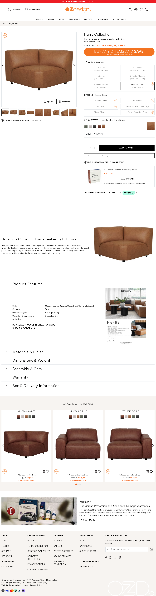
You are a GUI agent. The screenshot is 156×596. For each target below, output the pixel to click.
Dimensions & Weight (31, 360)
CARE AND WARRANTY (37, 569)
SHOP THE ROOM (87, 551)
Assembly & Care (27, 369)
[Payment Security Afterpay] (15, 590)
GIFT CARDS (7, 566)
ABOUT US (58, 540)
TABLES (5, 546)
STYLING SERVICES (62, 556)
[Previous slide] (3, 66)
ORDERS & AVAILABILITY (23, 328)
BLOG (82, 540)
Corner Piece (95, 95)
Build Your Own (94, 62)
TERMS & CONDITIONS (38, 546)
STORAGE (6, 551)
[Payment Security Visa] (7, 591)
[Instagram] (110, 557)
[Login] (137, 9)
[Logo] (78, 10)
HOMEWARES (7, 561)
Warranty (20, 377)
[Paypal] (19, 590)
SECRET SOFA (86, 566)
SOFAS (4, 540)
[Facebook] (106, 557)
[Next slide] (75, 66)
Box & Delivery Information (36, 385)
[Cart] (146, 9)
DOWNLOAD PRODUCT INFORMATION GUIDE (33, 325)
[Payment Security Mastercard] (12, 590)
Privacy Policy (36, 585)
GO (151, 549)
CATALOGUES (85, 546)
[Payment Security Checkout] (3, 590)
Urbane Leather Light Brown (105, 120)
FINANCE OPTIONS (36, 564)
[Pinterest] (120, 557)
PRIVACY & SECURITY (63, 551)
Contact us (16, 9)
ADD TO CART (126, 148)
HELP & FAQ (32, 540)
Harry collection (13, 24)
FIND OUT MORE (87, 520)
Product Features (27, 284)
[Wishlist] (142, 9)
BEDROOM (6, 556)
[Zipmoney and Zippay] (23, 590)
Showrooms (34, 9)
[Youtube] (115, 557)
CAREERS (58, 546)
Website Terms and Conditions (14, 585)
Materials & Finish (28, 352)
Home (3, 24)
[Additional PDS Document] (126, 317)
